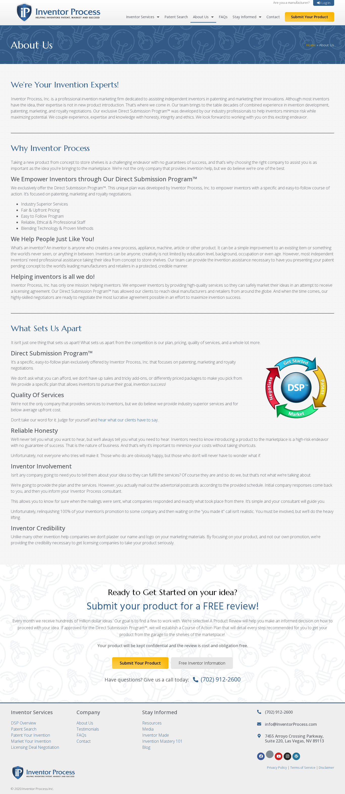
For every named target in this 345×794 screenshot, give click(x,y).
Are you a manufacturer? (291, 2)
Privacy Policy (277, 767)
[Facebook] (261, 756)
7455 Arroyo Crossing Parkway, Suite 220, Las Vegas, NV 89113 (294, 738)
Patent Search (176, 16)
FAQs (223, 16)
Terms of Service (302, 767)
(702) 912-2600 (221, 679)
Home (311, 44)
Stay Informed (244, 16)
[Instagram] (287, 756)
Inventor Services (140, 16)
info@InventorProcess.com (291, 724)
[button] (323, 3)
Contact (273, 16)
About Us (201, 16)
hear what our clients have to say (128, 420)
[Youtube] (278, 756)
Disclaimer (326, 767)
